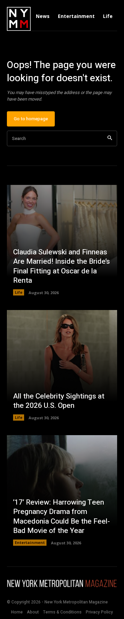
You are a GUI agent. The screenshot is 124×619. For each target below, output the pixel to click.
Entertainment (30, 542)
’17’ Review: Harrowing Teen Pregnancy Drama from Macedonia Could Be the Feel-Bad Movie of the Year (61, 516)
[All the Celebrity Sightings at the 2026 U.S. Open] (62, 365)
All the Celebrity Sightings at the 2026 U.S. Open (58, 401)
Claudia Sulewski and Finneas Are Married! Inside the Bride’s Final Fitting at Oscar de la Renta (61, 266)
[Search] (109, 138)
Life (18, 292)
